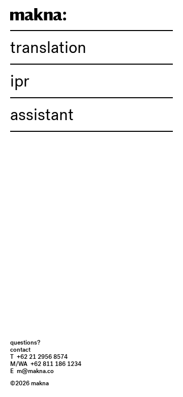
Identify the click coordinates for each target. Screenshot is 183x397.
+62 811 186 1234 (45, 363)
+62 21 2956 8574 (39, 356)
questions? (25, 342)
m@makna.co (32, 371)
